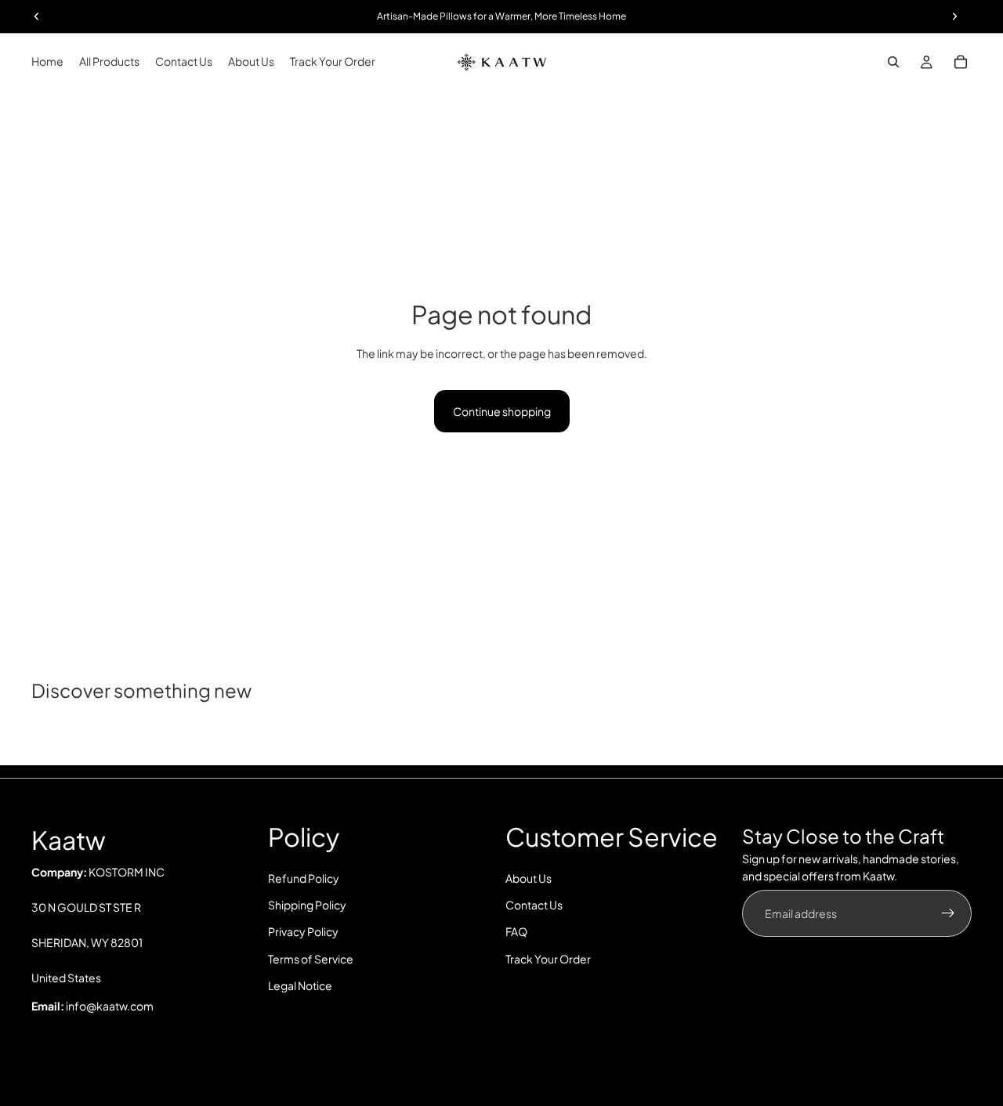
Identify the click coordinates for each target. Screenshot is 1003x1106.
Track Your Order (548, 959)
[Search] (893, 62)
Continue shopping (502, 411)
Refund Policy (303, 878)
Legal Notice (300, 986)
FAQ (516, 932)
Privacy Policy (303, 932)
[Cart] (960, 62)
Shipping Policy (307, 905)
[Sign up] (948, 913)
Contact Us (534, 905)
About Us (528, 878)
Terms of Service (310, 959)
